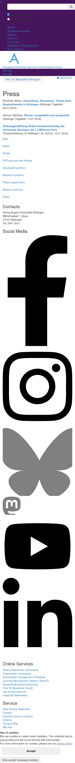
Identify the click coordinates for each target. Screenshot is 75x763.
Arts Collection (15, 49)
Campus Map (10, 723)
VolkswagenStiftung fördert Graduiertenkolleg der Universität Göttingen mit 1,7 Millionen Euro (34, 127)
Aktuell (11, 27)
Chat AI (7, 688)
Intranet (7, 720)
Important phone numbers (18, 716)
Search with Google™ (21, 14)
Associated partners (14, 168)
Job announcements (14, 691)
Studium (12, 34)
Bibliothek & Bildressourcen (23, 45)
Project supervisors (14, 182)
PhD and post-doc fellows (17, 160)
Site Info (7, 727)
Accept (31, 751)
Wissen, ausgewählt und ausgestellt (46, 115)
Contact (7, 712)
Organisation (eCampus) (17, 673)
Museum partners (13, 189)
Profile (6, 153)
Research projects (13, 175)
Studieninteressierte (18, 31)
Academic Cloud (22, 688)
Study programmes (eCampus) (20, 670)
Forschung (13, 42)
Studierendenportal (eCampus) (20, 684)
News (6, 146)
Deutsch (65, 78)
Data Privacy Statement (16, 709)
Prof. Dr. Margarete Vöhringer (22, 79)
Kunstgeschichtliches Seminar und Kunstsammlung (32, 67)
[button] (7, 70)
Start (5, 139)
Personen (12, 38)
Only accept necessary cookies (20, 760)
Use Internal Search (20, 19)
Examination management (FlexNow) (24, 677)
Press (6, 197)
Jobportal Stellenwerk (15, 695)
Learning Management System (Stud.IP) (26, 680)
